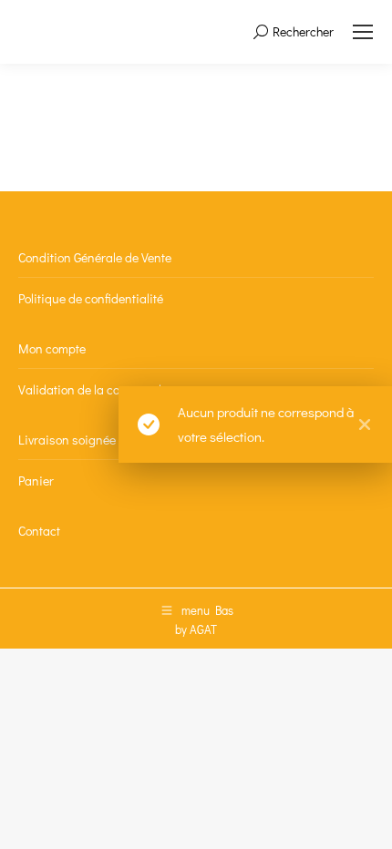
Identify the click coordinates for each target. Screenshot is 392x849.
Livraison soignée (67, 439)
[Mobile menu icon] (363, 32)
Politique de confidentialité (90, 298)
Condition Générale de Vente (94, 257)
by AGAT (196, 629)
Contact (39, 530)
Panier (36, 480)
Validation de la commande (93, 389)
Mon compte (52, 348)
